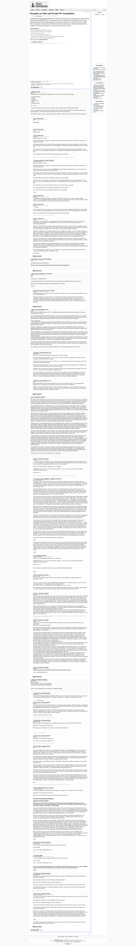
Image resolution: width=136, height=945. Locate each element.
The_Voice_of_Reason (37, 161)
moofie (31, 274)
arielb (34, 381)
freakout (34, 205)
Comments (44, 9)
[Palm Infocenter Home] (39, 8)
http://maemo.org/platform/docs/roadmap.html (43, 798)
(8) (104, 75)
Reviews (51, 10)
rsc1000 (32, 310)
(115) (97, 74)
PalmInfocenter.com (58, 939)
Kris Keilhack (38, 16)
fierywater (35, 291)
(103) (99, 79)
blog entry (44, 18)
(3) (102, 72)
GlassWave (67, 943)
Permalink (34, 42)
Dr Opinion (35, 136)
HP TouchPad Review (98, 75)
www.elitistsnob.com (40, 700)
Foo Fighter (35, 694)
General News (44, 39)
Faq (74, 936)
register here (39, 84)
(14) (97, 68)
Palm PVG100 (97, 95)
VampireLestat (33, 680)
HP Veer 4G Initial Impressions (97, 79)
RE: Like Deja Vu (97, 96)
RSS (56, 10)
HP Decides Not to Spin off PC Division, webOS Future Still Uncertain (47, 36)
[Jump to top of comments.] (41, 930)
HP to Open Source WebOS (100, 69)
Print (41, 42)
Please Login (33, 84)
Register (97, 14)
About (61, 10)
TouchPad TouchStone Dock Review (98, 104)
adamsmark (32, 92)
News (37, 10)
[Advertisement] (77, 4)
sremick (34, 219)
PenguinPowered (36, 721)
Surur (34, 747)
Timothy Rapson (36, 576)
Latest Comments (99, 82)
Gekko (34, 119)
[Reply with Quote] (45, 92)
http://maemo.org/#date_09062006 (40, 800)
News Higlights (99, 65)
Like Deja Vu (97, 98)
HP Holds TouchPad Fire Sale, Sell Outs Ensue (99, 72)
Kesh (34, 130)
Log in (103, 14)
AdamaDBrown (36, 353)
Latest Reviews (99, 101)
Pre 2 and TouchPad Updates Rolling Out (40, 34)
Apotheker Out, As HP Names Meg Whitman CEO (42, 38)
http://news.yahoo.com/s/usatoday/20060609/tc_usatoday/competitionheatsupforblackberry (50, 265)
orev (31, 398)
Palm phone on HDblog (99, 93)
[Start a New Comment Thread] (35, 930)
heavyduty (35, 594)
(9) (93, 70)
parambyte (35, 621)
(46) (104, 76)
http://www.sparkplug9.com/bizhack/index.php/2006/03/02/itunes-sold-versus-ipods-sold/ (52, 669)
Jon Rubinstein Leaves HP (37, 33)
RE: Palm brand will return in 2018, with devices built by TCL (99, 88)
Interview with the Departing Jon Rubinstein (41, 31)
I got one (96, 85)
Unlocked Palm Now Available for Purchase (41, 30)
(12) (97, 78)
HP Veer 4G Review (98, 76)
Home (32, 9)
